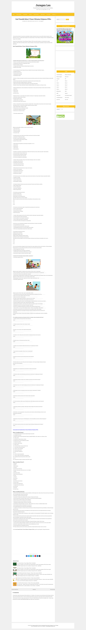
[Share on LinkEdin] (37, 556)
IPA (65, 78)
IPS (57, 80)
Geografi (58, 78)
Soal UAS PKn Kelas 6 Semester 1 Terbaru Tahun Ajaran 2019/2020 (28, 582)
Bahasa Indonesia (68, 74)
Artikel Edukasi (36, 14)
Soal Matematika (59, 97)
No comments (41, 21)
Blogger (57, 625)
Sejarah (66, 93)
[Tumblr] (46, 9)
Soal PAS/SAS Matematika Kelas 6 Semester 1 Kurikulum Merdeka (64, 29)
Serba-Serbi (42, 14)
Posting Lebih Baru (15, 589)
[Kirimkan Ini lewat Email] (39, 556)
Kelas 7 (66, 87)
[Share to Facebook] (27, 556)
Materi (30, 14)
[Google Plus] (39, 9)
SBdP (57, 93)
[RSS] (48, 9)
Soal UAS (36, 21)
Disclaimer (43, 625)
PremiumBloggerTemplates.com (50, 626)
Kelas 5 (34, 21)
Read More (39, 565)
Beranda (34, 589)
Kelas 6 (58, 87)
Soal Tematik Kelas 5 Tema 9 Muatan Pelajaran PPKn (33, 19)
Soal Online (48, 14)
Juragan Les (43, 5)
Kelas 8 (58, 89)
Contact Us (40, 625)
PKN (66, 91)
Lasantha (44, 626)
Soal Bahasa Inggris (68, 95)
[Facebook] (36, 9)
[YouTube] (44, 9)
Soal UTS (66, 99)
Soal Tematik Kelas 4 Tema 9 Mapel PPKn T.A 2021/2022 (26, 563)
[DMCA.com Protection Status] (61, 117)
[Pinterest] (45, 9)
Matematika (25, 14)
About (37, 625)
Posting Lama (52, 589)
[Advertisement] (33, 29)
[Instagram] (42, 9)
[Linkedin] (41, 9)
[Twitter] (38, 9)
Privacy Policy (47, 625)
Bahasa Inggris (18, 14)
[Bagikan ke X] (29, 556)
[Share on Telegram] (33, 556)
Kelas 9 (66, 89)
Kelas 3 (66, 82)
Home (13, 14)
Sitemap (51, 625)
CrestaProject (35, 626)
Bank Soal (53, 14)
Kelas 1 (66, 80)
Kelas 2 (58, 82)
